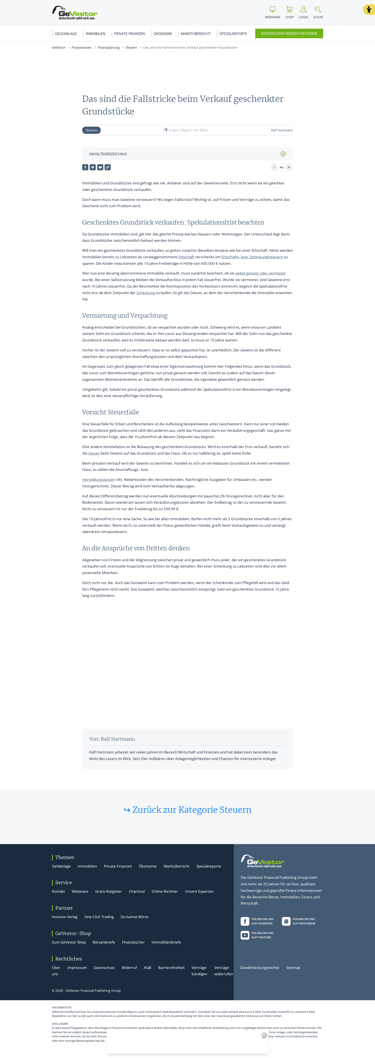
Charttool (137, 891)
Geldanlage (66, 33)
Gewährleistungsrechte (259, 967)
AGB (147, 967)
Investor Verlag (64, 916)
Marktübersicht (196, 33)
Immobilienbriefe (166, 942)
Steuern (131, 47)
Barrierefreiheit (171, 967)
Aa (281, 167)
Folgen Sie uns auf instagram (304, 921)
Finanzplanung (109, 47)
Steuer (94, 453)
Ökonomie (163, 33)
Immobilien (95, 33)
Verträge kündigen (199, 971)
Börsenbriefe (104, 942)
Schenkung (146, 292)
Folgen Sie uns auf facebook (262, 921)
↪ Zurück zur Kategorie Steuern (187, 810)
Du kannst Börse (134, 916)
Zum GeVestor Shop (69, 942)
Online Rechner (165, 891)
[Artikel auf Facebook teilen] (85, 167)
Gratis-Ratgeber (108, 891)
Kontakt (58, 891)
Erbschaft (186, 256)
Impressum (77, 967)
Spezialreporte (233, 33)
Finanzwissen (82, 47)
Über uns (56, 971)
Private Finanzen (129, 33)
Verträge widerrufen (223, 971)
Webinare (80, 891)
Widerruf (129, 967)
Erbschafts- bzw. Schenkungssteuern (252, 256)
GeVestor (59, 47)
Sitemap (293, 967)
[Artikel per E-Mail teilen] (100, 167)
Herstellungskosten (98, 479)
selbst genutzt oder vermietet (260, 273)
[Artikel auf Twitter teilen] (93, 167)
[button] (369, 9)
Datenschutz (104, 967)
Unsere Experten (199, 891)
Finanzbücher (133, 942)
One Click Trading (99, 916)
